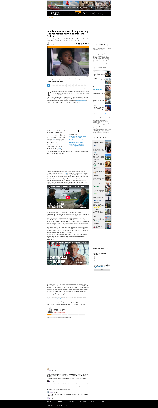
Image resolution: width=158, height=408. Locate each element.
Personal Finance (97, 182)
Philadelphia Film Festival (63, 317)
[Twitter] (77, 44)
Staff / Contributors (94, 402)
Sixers (95, 105)
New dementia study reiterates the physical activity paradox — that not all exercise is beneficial (101, 121)
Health (77, 13)
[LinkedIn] (79, 44)
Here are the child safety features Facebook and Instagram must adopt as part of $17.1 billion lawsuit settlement (101, 57)
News (69, 13)
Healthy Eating (97, 85)
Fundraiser (96, 175)
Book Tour (96, 147)
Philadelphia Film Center (52, 317)
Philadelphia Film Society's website (56, 298)
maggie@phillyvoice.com (59, 312)
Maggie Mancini (57, 43)
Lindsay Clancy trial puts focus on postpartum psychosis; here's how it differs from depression (101, 127)
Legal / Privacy (83, 401)
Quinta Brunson (82, 314)
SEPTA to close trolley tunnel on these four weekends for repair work (102, 49)
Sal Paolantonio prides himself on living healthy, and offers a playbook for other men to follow (102, 118)
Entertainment (73, 17)
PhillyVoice (55, 13)
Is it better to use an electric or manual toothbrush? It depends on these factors (101, 132)
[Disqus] (68, 351)
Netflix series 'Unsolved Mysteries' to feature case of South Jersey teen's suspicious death (77, 145)
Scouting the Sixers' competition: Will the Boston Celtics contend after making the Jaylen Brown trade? (101, 60)
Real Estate (96, 154)
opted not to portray (81, 100)
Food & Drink (58, 17)
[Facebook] (75, 44)
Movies (50, 47)
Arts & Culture (82, 17)
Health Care (96, 223)
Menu (49, 14)
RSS (103, 401)
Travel (95, 161)
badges (52, 301)
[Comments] (84, 44)
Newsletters (89, 17)
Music (67, 17)
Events (92, 13)
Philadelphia (64, 314)
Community (96, 202)
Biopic (70, 317)
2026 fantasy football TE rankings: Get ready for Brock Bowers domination (101, 63)
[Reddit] (81, 44)
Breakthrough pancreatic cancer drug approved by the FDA (101, 51)
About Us (49, 401)
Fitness (95, 141)
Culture (85, 13)
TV (63, 17)
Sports (100, 13)
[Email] (86, 44)
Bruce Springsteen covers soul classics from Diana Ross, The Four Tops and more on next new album (76, 141)
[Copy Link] (88, 44)
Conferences (96, 195)
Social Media (96, 92)
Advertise (60, 401)
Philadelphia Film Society (73, 314)
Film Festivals (56, 47)
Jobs (95, 98)
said (66, 173)
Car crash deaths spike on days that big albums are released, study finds (101, 124)
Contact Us (71, 401)
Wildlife (95, 71)
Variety (54, 139)
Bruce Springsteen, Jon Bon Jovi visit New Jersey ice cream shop (77, 137)
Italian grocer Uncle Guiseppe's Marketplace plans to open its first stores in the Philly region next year (102, 54)
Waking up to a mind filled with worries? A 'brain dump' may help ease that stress (102, 130)
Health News (96, 209)
